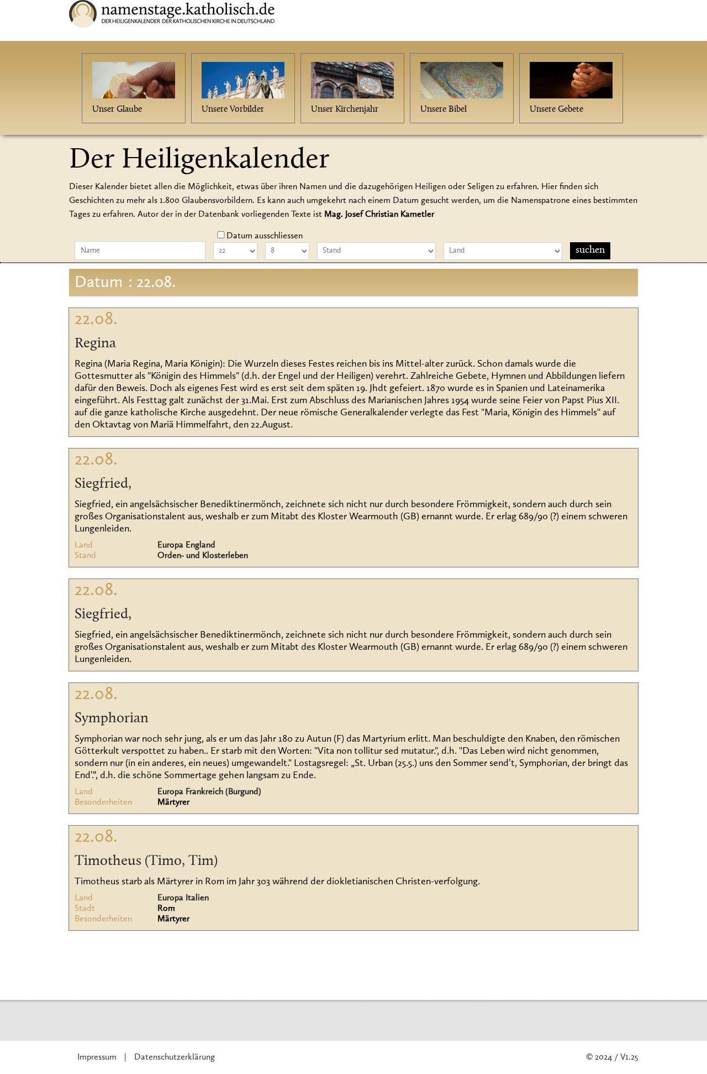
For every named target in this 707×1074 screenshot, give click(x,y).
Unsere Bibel (443, 109)
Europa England (186, 545)
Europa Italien (183, 898)
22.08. (96, 320)
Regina (95, 344)
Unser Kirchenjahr (344, 109)
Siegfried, (103, 484)
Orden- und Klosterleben (202, 555)
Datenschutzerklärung (174, 1057)
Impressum (97, 1057)
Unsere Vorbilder (233, 109)
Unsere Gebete (556, 109)
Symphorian (112, 719)
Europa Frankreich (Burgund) (209, 792)
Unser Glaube (117, 109)
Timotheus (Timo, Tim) (146, 861)
